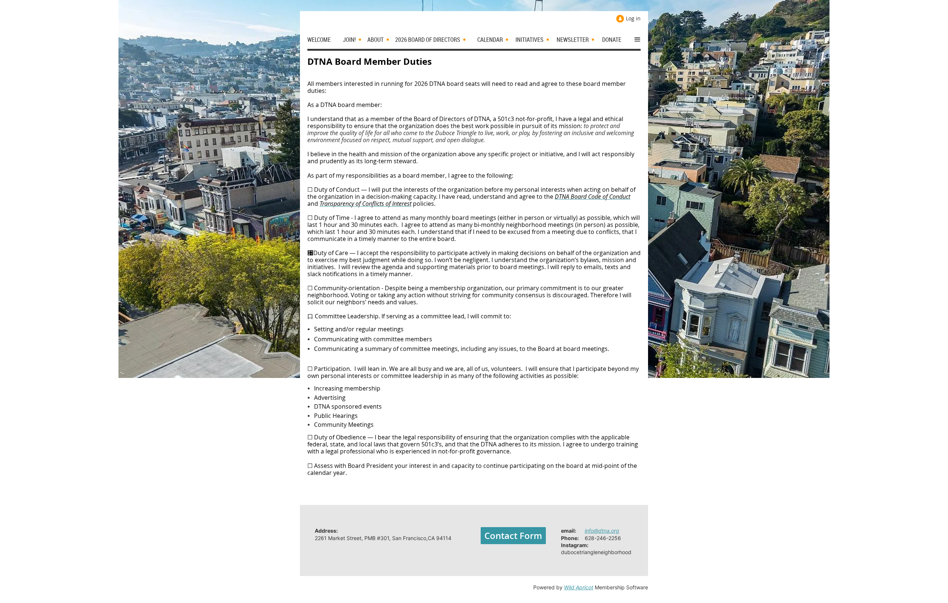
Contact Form (513, 536)
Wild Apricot (578, 587)
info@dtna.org (602, 530)
